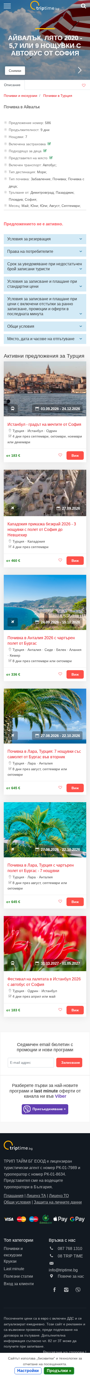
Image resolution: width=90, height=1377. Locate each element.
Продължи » (59, 1371)
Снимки (15, 71)
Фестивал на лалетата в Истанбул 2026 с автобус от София (44, 982)
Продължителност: (24, 130)
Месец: (14, 206)
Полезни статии (18, 1276)
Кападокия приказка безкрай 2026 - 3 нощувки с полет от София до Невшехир (42, 529)
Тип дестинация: (22, 172)
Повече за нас (70, 1276)
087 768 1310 (69, 1248)
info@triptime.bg (63, 1270)
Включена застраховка (27, 144)
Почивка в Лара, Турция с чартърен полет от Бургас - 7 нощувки (41, 868)
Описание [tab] (12, 85)
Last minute (14, 1269)
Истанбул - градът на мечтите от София (44, 424)
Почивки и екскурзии (13, 1251)
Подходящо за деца (25, 151)
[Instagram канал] (67, 1290)
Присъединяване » (49, 1109)
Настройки (28, 1371)
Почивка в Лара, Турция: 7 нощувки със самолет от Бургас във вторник (44, 754)
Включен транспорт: (25, 165)
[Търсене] (83, 6)
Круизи (10, 1261)
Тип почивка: (19, 179)
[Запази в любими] (60, 455)
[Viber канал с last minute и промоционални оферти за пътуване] (79, 1290)
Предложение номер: (26, 123)
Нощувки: (16, 137)
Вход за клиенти (19, 1284)
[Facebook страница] (55, 1290)
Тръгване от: (19, 192)
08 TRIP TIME (70, 1256)
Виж (75, 456)
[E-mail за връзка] (51, 1263)
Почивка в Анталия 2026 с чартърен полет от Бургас (41, 640)
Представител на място (28, 158)
